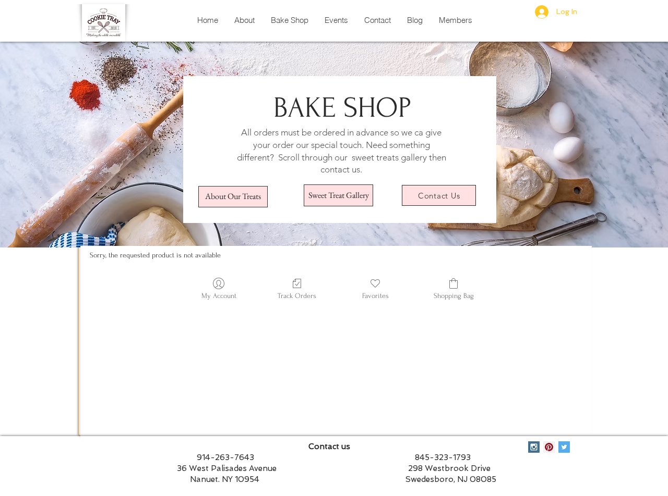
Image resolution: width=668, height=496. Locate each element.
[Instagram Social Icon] (534, 447)
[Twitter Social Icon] (564, 447)
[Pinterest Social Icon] (549, 447)
